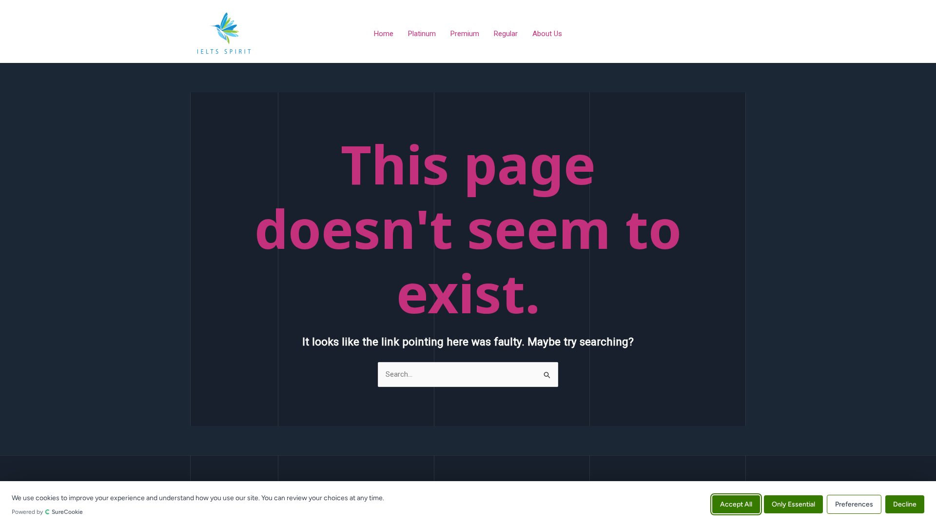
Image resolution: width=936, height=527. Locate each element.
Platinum (422, 33)
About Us (547, 33)
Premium (464, 33)
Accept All (736, 504)
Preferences (854, 504)
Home (383, 33)
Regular (506, 33)
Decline (904, 504)
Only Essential (793, 504)
